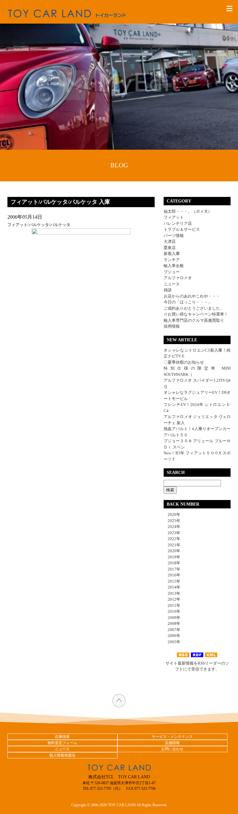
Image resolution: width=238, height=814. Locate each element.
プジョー (172, 272)
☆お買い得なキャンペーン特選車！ (196, 314)
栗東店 (170, 247)
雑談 (168, 290)
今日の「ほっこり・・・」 (188, 302)
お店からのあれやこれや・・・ (192, 296)
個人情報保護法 (62, 755)
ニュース (172, 284)
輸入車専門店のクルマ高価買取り (194, 320)
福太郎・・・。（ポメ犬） (188, 211)
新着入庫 (172, 253)
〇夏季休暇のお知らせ (184, 362)
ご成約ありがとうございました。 (194, 308)
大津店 (170, 241)
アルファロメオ (178, 277)
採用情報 (172, 326)
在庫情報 (62, 736)
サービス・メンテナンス (172, 736)
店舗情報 (172, 743)
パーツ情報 (174, 235)
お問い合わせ (172, 749)
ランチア (172, 259)
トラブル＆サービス (182, 229)
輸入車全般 (174, 265)
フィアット (174, 217)
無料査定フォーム (62, 743)
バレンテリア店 (178, 223)
